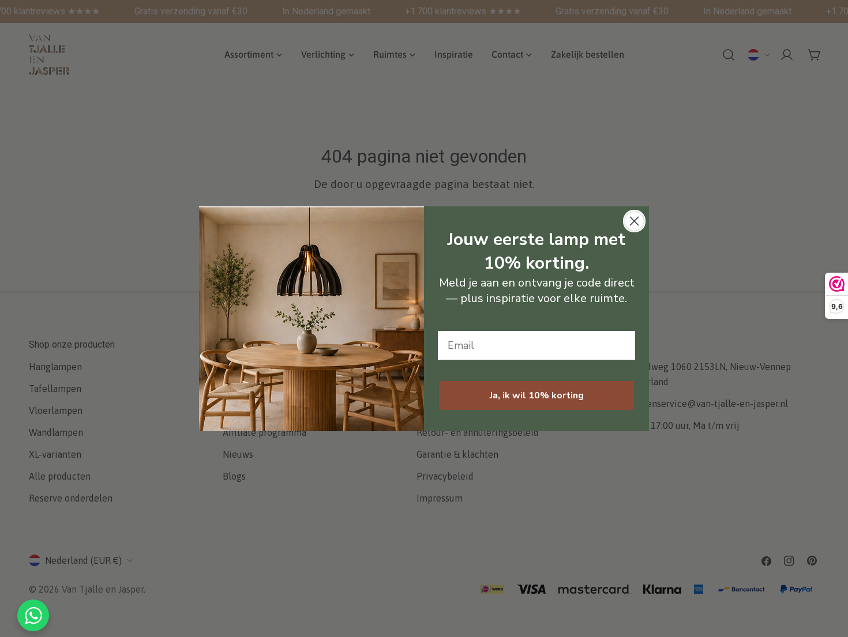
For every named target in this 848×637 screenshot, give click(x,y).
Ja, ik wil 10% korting (537, 395)
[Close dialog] (634, 221)
